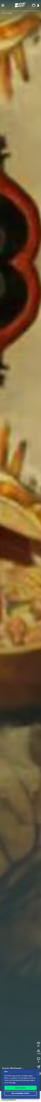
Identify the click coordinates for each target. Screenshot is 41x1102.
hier (14, 1083)
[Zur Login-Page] (38, 5)
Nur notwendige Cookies (20, 1093)
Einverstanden (20, 1088)
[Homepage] (20, 5)
